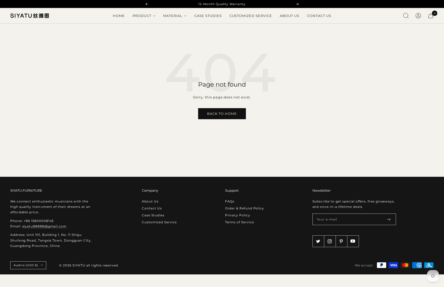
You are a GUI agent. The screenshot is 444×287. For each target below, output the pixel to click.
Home (119, 16)
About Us (289, 16)
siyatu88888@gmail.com (44, 226)
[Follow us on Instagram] (330, 241)
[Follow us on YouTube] (353, 241)
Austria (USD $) (26, 265)
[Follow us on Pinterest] (341, 241)
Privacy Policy (237, 215)
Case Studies (208, 16)
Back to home (222, 114)
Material (173, 16)
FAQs (230, 201)
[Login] (418, 16)
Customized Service (250, 16)
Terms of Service (239, 222)
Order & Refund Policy (244, 208)
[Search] (406, 16)
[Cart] (431, 16)
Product (142, 16)
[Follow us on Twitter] (318, 241)
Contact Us (319, 16)
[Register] (389, 219)
